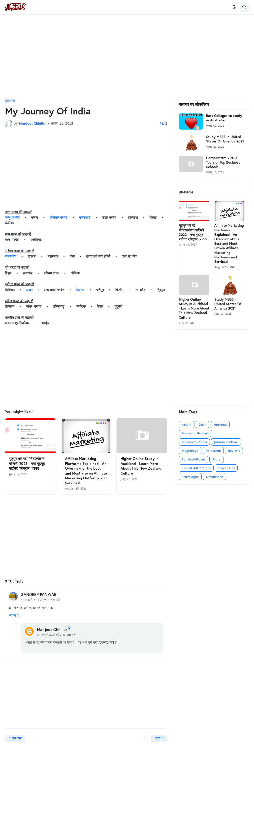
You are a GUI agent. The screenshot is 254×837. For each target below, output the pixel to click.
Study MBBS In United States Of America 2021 (225, 139)
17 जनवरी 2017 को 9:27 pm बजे (40, 600)
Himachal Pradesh (195, 433)
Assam (186, 424)
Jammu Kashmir (226, 442)
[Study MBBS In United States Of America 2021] (191, 143)
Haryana (220, 424)
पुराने (157, 738)
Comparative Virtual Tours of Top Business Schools (223, 162)
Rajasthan (213, 451)
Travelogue (190, 477)
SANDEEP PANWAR (38, 594)
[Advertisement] (127, 57)
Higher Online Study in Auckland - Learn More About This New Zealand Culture (141, 466)
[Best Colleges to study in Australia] (191, 121)
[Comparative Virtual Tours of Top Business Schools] (191, 164)
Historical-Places (194, 442)
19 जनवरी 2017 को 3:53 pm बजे (56, 634)
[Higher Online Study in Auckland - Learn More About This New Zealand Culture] (142, 435)
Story (216, 459)
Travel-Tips (226, 468)
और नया (17, 738)
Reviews (234, 451)
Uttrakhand (214, 477)
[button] (234, 7)
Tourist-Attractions (196, 468)
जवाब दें (14, 615)
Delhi (202, 424)
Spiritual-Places (193, 459)
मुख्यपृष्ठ (10, 101)
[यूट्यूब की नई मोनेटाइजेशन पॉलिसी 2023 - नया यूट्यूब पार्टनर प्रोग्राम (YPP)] (30, 435)
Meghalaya (190, 451)
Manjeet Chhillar (52, 629)
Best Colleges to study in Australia (224, 117)
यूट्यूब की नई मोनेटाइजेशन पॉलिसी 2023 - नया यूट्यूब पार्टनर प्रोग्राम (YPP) (27, 463)
